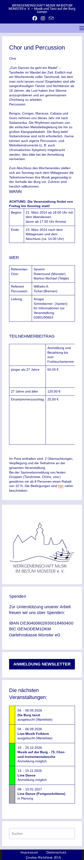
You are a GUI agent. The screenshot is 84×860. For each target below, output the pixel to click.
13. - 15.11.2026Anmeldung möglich (32, 775)
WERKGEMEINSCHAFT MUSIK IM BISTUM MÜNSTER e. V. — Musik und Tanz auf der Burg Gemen (42, 8)
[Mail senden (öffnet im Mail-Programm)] (50, 18)
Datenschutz (56, 852)
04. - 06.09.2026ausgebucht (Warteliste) (35, 715)
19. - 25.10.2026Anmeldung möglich (41, 754)
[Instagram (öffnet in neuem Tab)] (43, 18)
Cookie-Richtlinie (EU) (43, 857)
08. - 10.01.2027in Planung (41, 793)
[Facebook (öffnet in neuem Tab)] (35, 18)
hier (61, 486)
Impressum (29, 852)
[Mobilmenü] (81, 28)
